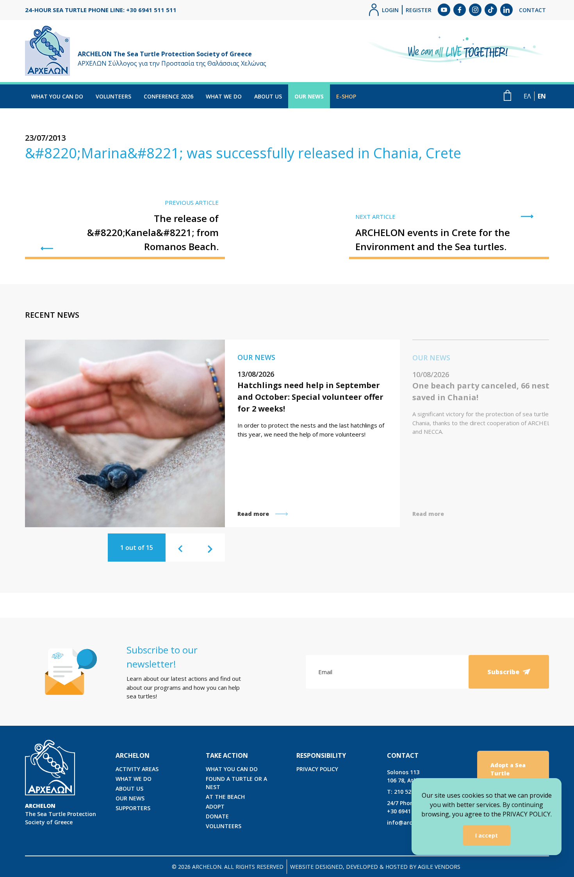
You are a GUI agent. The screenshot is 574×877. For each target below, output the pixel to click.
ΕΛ (527, 96)
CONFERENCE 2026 (168, 96)
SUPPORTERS (133, 808)
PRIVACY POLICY (317, 769)
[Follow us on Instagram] (475, 10)
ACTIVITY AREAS (137, 769)
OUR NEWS (309, 96)
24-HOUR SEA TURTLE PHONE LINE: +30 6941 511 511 (100, 10)
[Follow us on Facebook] (459, 10)
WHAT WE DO (224, 96)
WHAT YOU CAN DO (57, 96)
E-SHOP (346, 96)
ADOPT (215, 806)
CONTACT (532, 10)
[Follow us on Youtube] (444, 10)
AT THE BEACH (225, 796)
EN (542, 96)
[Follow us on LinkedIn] (506, 10)
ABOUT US (268, 96)
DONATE (217, 816)
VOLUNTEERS (113, 96)
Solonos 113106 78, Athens (406, 776)
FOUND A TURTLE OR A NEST (236, 783)
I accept (486, 835)
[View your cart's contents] (507, 95)
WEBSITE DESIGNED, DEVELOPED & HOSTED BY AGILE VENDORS (375, 866)
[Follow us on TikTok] (491, 10)
